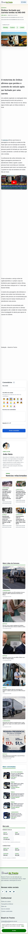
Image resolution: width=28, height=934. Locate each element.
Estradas (3, 7)
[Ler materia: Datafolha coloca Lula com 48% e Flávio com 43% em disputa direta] (14, 642)
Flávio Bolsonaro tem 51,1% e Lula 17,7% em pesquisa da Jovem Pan (13, 756)
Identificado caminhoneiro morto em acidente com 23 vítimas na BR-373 (6, 520)
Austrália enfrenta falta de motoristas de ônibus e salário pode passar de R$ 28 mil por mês (14, 690)
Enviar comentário (14, 430)
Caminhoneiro (19, 489)
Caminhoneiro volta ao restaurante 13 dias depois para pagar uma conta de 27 (20, 520)
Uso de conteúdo (5, 908)
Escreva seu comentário (9, 409)
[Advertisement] (14, 62)
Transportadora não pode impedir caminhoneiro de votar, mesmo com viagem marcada (21, 494)
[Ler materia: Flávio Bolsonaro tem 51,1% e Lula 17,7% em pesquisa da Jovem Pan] (14, 741)
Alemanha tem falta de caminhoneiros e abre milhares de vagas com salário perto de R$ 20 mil (14, 724)
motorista (5, 140)
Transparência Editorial (7, 904)
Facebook (12, 27)
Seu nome (5, 385)
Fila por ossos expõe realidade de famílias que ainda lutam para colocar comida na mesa (14, 626)
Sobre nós (3, 906)
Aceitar (14, 930)
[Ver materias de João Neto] (14, 445)
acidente (4, 514)
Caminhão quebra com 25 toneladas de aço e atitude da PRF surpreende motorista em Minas (14, 593)
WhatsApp (5, 27)
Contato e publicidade (6, 911)
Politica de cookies (6, 901)
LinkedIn (22, 27)
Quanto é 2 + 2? (7, 423)
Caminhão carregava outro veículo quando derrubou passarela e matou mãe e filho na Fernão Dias (6, 495)
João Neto (4, 15)
